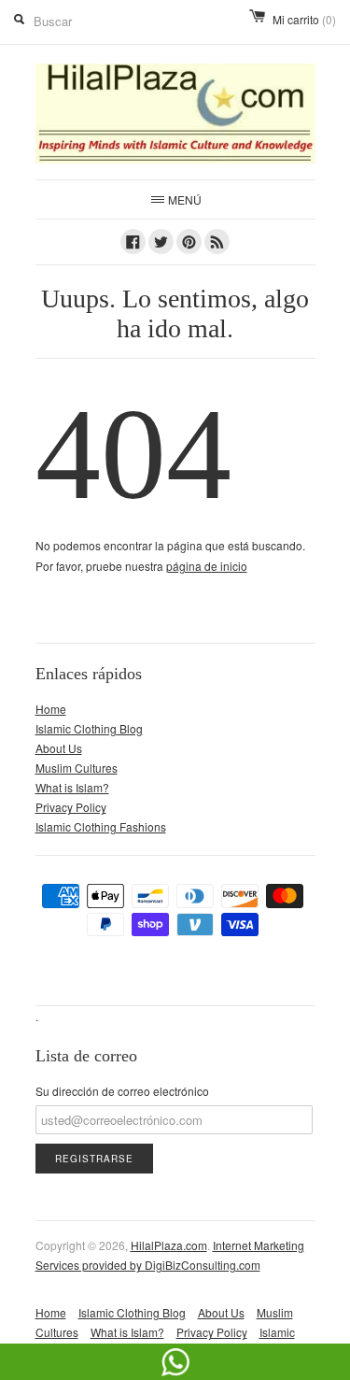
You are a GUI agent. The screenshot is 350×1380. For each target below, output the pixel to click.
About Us (58, 748)
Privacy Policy (70, 807)
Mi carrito (304, 19)
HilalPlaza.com (169, 1245)
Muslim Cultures (76, 767)
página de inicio (206, 566)
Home (50, 709)
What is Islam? (72, 787)
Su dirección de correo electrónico (122, 1091)
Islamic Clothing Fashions (100, 826)
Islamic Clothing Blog (89, 728)
